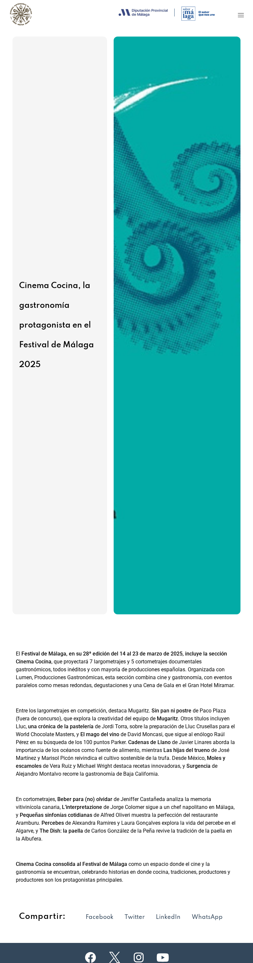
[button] (241, 15)
